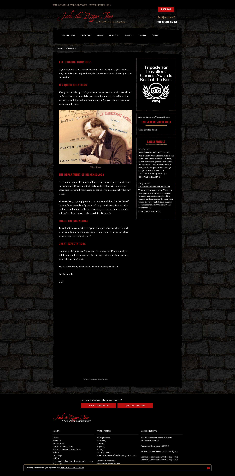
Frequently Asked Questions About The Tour (73, 461)
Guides (56, 458)
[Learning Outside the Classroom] (156, 106)
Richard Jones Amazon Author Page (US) (159, 460)
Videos (56, 452)
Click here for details (148, 130)
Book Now (166, 9)
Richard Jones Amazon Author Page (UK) (159, 457)
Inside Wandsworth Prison (154, 152)
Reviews (100, 35)
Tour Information (68, 35)
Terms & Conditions (106, 461)
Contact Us (57, 464)
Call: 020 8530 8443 (135, 405)
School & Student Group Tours (67, 449)
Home (60, 48)
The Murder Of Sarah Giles (154, 186)
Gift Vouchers (114, 35)
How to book (58, 444)
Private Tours (86, 35)
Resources (129, 35)
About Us (57, 441)
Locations (143, 35)
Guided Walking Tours (63, 446)
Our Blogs (57, 455)
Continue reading (149, 177)
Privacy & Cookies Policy (108, 464)
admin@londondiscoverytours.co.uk (120, 455)
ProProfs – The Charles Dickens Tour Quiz (95, 379)
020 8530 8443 (166, 21)
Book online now (98, 405)
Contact (155, 35)
